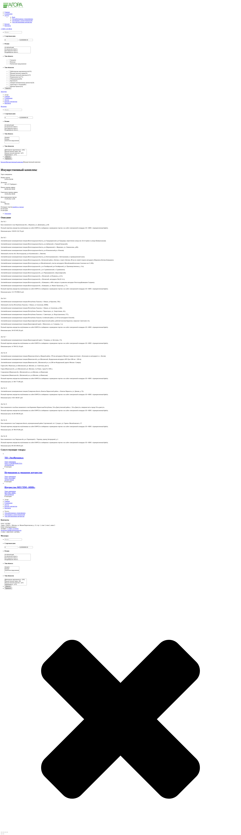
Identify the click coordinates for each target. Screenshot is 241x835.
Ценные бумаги (16, 86)
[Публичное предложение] (12, 141)
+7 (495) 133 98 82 (13, 528)
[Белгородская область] (18, 51)
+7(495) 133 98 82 (6, 29)
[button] (4, 208)
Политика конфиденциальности (11, 530)
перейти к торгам (18, 207)
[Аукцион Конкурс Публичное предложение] (12, 142)
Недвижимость (16, 77)
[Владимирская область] (18, 52)
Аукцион (13, 60)
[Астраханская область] (18, 49)
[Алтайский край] (18, 47)
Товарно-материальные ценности (22, 82)
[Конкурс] (12, 139)
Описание (8, 213)
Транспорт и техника (18, 84)
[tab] (122, 213)
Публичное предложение (18, 64)
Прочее (13, 81)
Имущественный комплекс (20, 75)
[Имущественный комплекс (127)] (16, 153)
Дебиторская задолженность (21, 71)
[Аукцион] (12, 137)
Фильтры (4, 106)
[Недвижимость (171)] (16, 155)
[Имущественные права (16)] (16, 151)
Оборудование (16, 79)
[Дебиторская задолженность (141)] (16, 150)
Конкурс (13, 62)
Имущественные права (18, 73)
